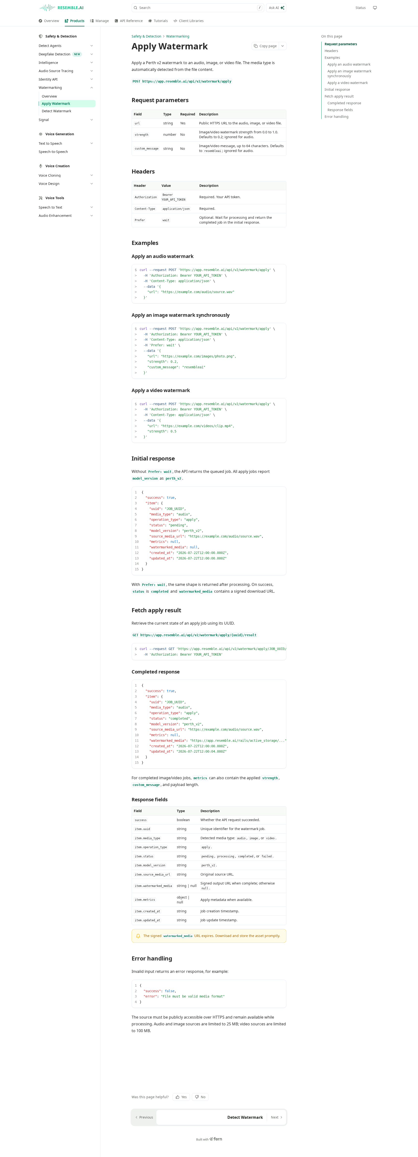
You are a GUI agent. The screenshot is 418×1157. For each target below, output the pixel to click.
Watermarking (177, 36)
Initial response (337, 89)
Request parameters (341, 44)
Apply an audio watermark (349, 64)
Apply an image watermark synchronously (349, 73)
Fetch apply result (339, 96)
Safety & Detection (146, 36)
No (203, 1097)
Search (200, 7)
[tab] (49, 20)
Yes (184, 1097)
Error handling (337, 116)
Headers (331, 50)
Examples (332, 57)
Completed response (344, 103)
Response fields (340, 109)
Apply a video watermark (348, 82)
